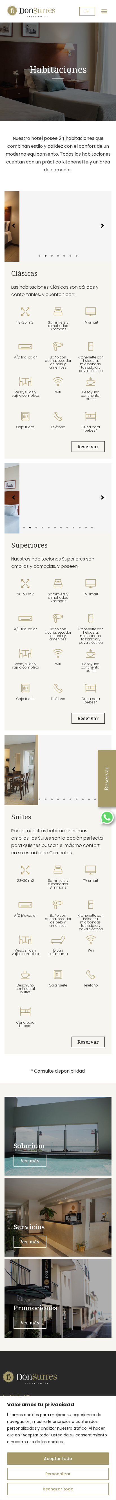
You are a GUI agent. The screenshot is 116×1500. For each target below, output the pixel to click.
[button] (104, 11)
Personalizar (58, 1474)
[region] (58, 1448)
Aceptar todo (58, 1458)
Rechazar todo (58, 1489)
